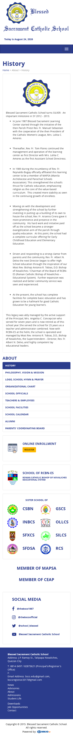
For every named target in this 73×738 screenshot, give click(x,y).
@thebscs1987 (25, 608)
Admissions (14, 695)
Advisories (13, 688)
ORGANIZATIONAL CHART (20, 386)
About (11, 691)
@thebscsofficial (27, 617)
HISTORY (10, 365)
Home (6, 70)
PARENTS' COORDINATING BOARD (25, 428)
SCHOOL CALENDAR (17, 414)
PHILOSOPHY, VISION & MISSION (24, 372)
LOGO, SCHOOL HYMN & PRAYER (24, 379)
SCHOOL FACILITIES (16, 407)
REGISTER (29, 449)
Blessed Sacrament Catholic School (39, 634)
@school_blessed (28, 625)
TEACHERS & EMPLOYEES (19, 400)
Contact (12, 710)
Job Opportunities (18, 707)
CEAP (49, 579)
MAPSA (49, 568)
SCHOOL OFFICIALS (16, 393)
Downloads (14, 703)
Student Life (14, 698)
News (11, 684)
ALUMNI (10, 421)
